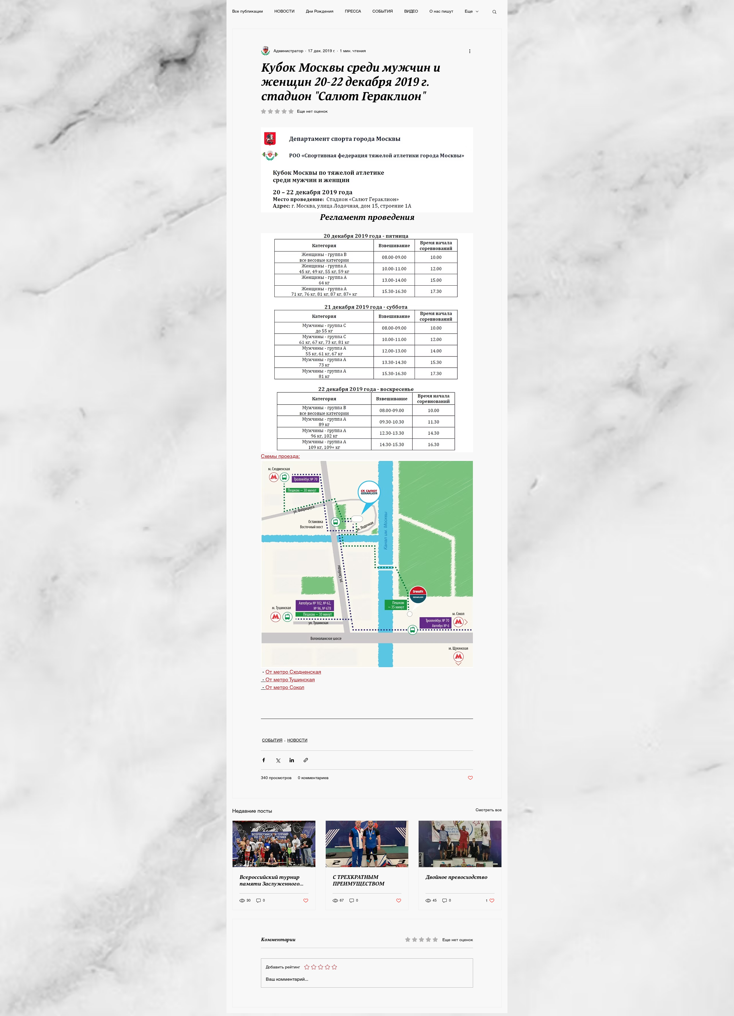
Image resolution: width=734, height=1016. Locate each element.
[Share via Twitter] (277, 760)
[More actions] (469, 50)
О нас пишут (441, 11)
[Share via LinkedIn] (291, 760)
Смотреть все (489, 810)
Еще (469, 11)
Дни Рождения (319, 11)
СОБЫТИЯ (382, 11)
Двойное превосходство (456, 877)
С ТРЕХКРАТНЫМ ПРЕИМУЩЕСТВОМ (358, 880)
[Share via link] (306, 760)
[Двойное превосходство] (460, 844)
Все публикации (247, 11)
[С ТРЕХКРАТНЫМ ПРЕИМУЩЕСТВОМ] (367, 844)
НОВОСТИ (284, 11)
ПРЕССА (353, 11)
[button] (494, 11)
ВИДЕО (411, 11)
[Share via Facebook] (263, 760)
